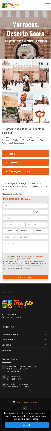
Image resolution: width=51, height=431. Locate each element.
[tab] (25, 153)
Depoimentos (6, 344)
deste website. (18, 259)
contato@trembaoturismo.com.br (20, 384)
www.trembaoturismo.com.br (18, 386)
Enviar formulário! (25, 277)
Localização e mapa (8, 339)
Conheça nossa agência (10, 334)
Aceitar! (26, 425)
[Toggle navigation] (47, 5)
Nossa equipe (6, 350)
